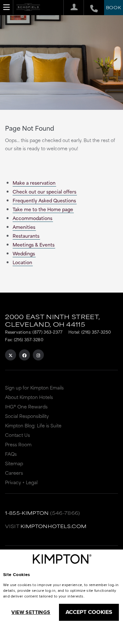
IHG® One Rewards (26, 406)
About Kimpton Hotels (29, 397)
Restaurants (26, 235)
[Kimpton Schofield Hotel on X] (10, 354)
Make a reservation (34, 182)
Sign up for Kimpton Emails (34, 387)
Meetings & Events (34, 244)
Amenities (24, 226)
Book (113, 7)
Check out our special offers (44, 191)
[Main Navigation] (6, 7)
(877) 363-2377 (47, 332)
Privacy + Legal (21, 482)
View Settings (30, 612)
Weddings (24, 253)
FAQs (11, 453)
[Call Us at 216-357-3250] (91, 7)
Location (22, 262)
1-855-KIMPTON (27, 512)
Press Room (18, 444)
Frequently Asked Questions (44, 200)
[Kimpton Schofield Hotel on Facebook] (24, 354)
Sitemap (14, 463)
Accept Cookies (89, 612)
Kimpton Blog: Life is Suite (33, 425)
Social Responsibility (27, 415)
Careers (14, 472)
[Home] (28, 9)
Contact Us (17, 434)
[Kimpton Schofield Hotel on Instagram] (38, 354)
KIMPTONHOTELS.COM (53, 526)
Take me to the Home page (43, 209)
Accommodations (32, 218)
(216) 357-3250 (96, 332)
